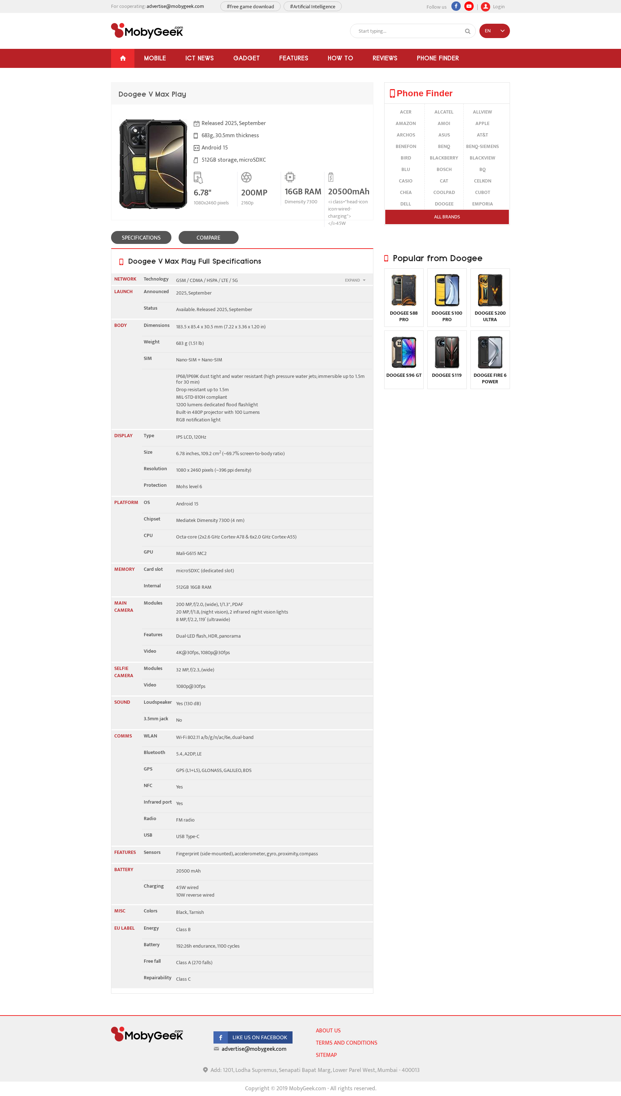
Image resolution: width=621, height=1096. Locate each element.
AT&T (482, 135)
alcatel (444, 112)
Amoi (444, 123)
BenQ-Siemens (482, 146)
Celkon (482, 181)
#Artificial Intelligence (312, 7)
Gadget (246, 58)
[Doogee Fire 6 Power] (490, 367)
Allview (482, 112)
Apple (482, 123)
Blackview (482, 158)
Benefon (406, 146)
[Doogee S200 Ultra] (490, 305)
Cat (444, 181)
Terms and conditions (346, 1043)
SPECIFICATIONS (141, 238)
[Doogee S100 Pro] (447, 305)
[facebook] (253, 1042)
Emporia (482, 204)
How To (340, 58)
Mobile (155, 58)
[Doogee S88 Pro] (404, 305)
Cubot (482, 192)
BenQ (444, 146)
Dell (405, 204)
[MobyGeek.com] (147, 31)
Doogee (444, 204)
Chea (406, 192)
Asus (444, 135)
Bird (406, 158)
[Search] (468, 31)
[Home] (122, 58)
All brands (447, 217)
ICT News (199, 58)
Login (498, 6)
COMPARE (208, 238)
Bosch (444, 169)
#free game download (250, 7)
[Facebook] (456, 6)
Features (293, 58)
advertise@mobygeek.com (175, 6)
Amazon (406, 123)
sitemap (326, 1055)
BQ (482, 169)
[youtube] (469, 6)
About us (328, 1031)
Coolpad (444, 192)
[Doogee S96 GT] (404, 367)
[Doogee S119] (447, 367)
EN (488, 31)
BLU (405, 169)
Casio (406, 181)
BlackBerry (444, 158)
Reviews (385, 58)
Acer (405, 112)
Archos (406, 135)
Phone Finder (438, 58)
